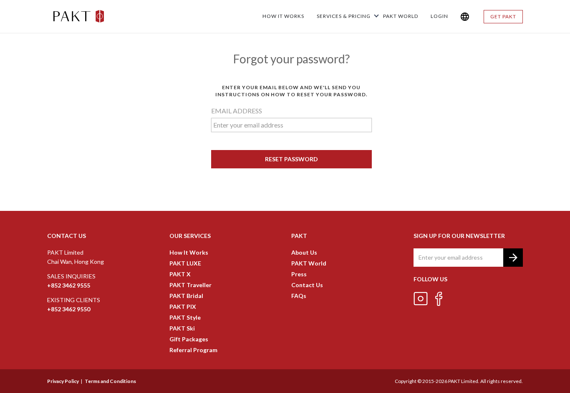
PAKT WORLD (400, 16)
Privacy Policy (63, 381)
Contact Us (307, 284)
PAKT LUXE (185, 263)
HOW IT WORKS (283, 16)
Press (299, 274)
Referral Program (193, 349)
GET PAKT (503, 16)
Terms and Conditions (110, 381)
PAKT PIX (182, 306)
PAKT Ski (182, 328)
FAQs (298, 295)
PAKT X (180, 274)
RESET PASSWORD (291, 159)
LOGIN (439, 16)
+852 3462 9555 (68, 285)
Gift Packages (188, 339)
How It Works (188, 252)
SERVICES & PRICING (344, 16)
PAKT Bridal (186, 295)
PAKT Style (185, 317)
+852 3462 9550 (68, 309)
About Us (304, 252)
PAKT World (308, 263)
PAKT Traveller (190, 284)
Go (513, 257)
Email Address (236, 111)
